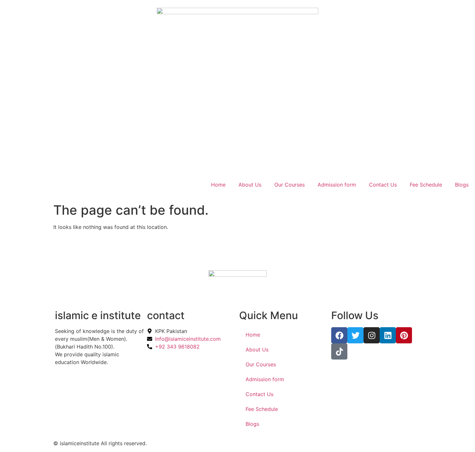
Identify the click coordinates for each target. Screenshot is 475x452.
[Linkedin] (388, 335)
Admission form (337, 184)
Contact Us (383, 184)
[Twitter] (355, 335)
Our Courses (289, 184)
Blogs (462, 184)
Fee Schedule (426, 184)
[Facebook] (339, 335)
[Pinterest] (404, 335)
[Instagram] (372, 335)
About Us (249, 184)
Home (218, 184)
